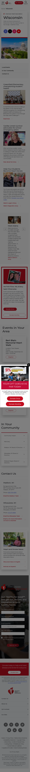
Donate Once (15, 398)
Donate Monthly (15, 404)
